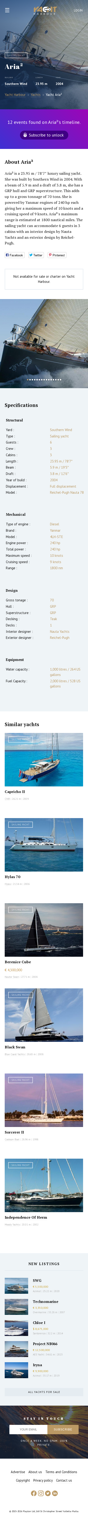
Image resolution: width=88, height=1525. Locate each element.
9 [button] (46, 379)
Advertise (18, 1472)
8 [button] (44, 379)
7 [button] (41, 379)
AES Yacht (38, 1354)
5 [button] (37, 379)
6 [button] (39, 379)
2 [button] (30, 379)
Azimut (37, 1291)
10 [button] (49, 379)
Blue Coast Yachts (15, 1054)
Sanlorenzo (39, 1333)
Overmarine (40, 1312)
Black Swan (15, 1047)
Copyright (23, 1480)
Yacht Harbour (45, 11)
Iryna (37, 1364)
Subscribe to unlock (46, 135)
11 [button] (51, 379)
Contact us (64, 1480)
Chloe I (39, 1322)
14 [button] (58, 379)
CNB (7, 798)
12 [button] (53, 379)
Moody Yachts (12, 1224)
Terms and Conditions (61, 1472)
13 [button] (56, 379)
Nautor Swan (12, 977)
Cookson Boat (12, 1139)
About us (35, 1472)
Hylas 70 (12, 876)
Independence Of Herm (26, 1217)
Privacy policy (43, 1480)
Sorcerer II (14, 1132)
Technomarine (45, 1301)
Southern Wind (16, 84)
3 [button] (32, 379)
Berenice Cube (18, 961)
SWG (37, 1280)
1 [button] (27, 379)
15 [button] (60, 379)
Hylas (8, 884)
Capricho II (15, 791)
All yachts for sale (44, 1392)
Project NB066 (45, 1343)
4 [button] (34, 379)
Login (78, 10)
